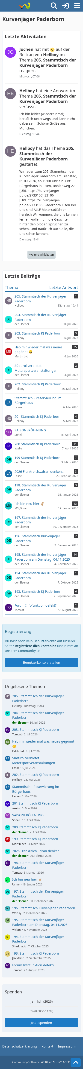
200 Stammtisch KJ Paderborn (35, 827)
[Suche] (54, 5)
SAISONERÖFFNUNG (28, 815)
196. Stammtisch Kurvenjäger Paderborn (43, 908)
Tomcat (17, 734)
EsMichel (18, 751)
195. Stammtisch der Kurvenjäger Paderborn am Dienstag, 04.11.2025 (40, 922)
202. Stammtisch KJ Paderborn (35, 774)
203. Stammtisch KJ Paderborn (35, 729)
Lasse (16, 768)
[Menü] (77, 5)
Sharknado (19, 946)
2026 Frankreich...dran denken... (37, 851)
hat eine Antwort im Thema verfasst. (47, 98)
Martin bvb (19, 844)
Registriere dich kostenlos (35, 646)
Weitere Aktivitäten (41, 255)
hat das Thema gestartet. (46, 156)
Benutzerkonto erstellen (41, 662)
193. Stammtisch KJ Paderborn (35, 953)
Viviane (16, 930)
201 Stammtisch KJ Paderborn (35, 803)
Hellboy (17, 706)
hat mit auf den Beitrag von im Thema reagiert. (47, 59)
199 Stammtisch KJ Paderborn (35, 839)
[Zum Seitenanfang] (76, 1062)
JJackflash (18, 958)
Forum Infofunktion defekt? (33, 965)
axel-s (16, 808)
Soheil (16, 820)
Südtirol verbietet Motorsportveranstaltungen (33, 760)
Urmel (16, 884)
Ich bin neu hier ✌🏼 (27, 879)
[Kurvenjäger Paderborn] (24, 5)
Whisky (16, 913)
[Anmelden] (65, 6)
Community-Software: (41, 1062)
